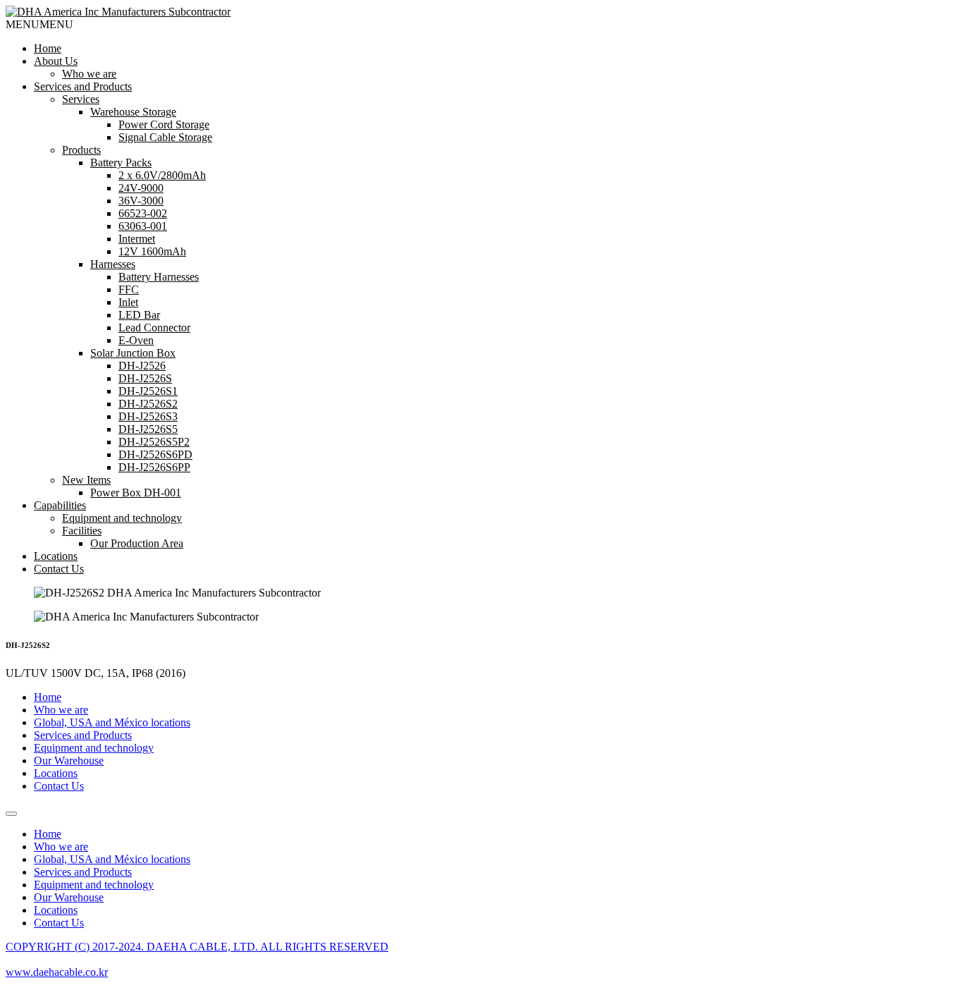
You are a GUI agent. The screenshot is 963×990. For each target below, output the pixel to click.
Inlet (128, 302)
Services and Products (83, 86)
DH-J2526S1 (148, 391)
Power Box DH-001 (135, 493)
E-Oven (136, 340)
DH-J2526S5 (148, 429)
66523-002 (142, 213)
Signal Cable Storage (165, 137)
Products (81, 150)
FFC (128, 289)
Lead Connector (154, 328)
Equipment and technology (122, 518)
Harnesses (112, 264)
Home (47, 48)
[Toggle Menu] (11, 814)
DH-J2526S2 (148, 404)
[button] (39, 24)
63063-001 (142, 226)
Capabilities (60, 505)
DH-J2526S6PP (154, 467)
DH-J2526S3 (148, 416)
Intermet (136, 239)
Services (80, 99)
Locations (56, 556)
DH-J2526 (142, 366)
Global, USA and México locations (112, 722)
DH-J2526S (145, 378)
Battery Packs (121, 163)
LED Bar (139, 315)
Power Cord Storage (163, 124)
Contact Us (59, 569)
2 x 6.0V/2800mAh (162, 175)
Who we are (89, 74)
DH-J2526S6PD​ (155, 454)
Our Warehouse (69, 760)
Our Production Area (136, 543)
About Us (56, 61)
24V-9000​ (141, 188)
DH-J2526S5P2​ (154, 442)
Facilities (82, 531)
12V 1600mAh (152, 251)
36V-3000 (141, 201)
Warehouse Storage (133, 112)
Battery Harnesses (158, 277)
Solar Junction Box (133, 353)
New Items (86, 480)
